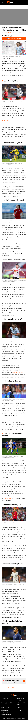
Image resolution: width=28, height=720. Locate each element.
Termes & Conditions (7, 703)
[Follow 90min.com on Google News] (24, 681)
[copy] (11, 36)
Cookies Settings (6, 715)
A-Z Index (20, 710)
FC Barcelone (7, 498)
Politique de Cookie (20, 699)
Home (3, 687)
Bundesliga (5, 120)
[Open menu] (2, 2)
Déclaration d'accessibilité (5, 711)
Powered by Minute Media (11, 718)
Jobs (18, 707)
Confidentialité (5, 698)
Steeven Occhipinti (9, 33)
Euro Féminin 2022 (10, 687)
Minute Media (5, 707)
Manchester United (18, 372)
